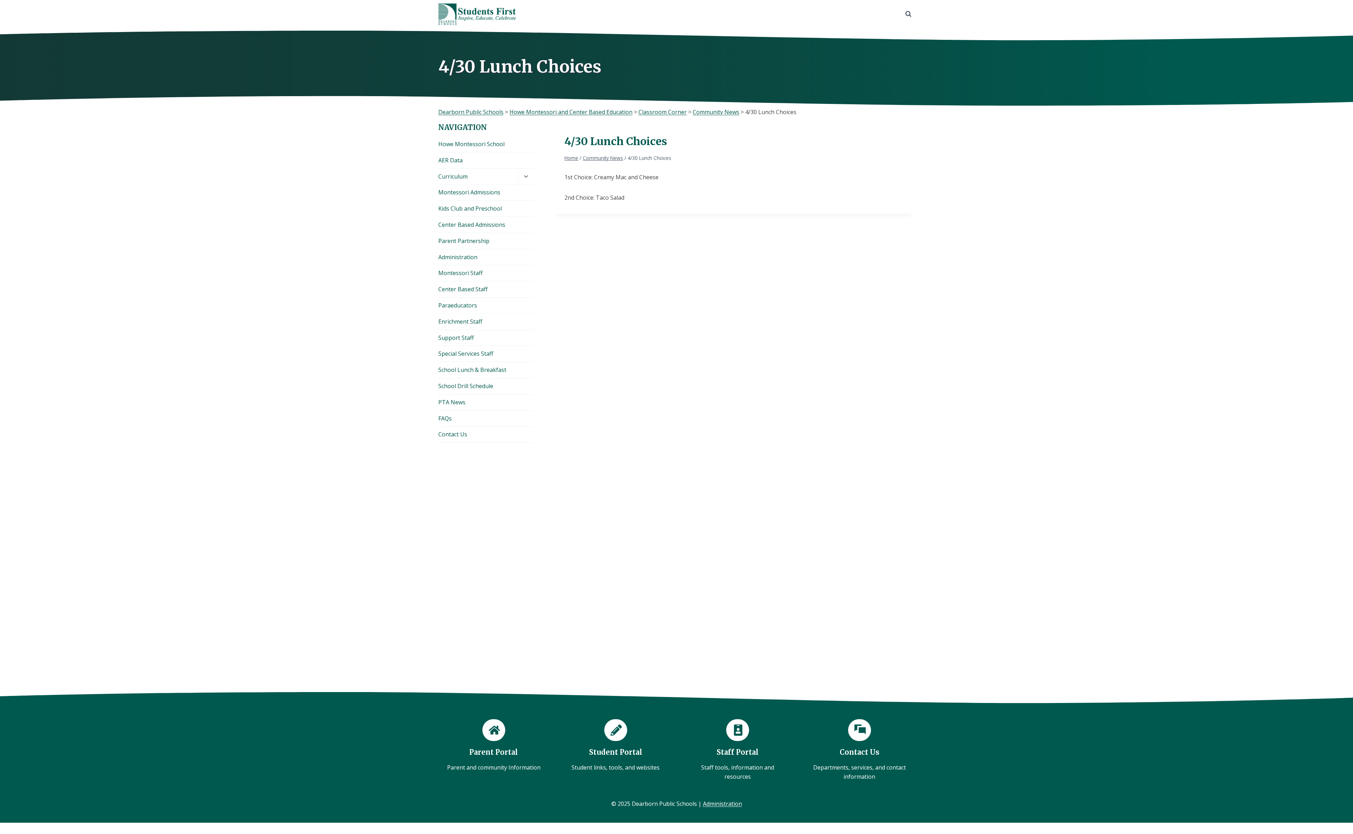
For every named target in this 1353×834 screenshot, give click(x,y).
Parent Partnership (463, 241)
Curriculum (453, 176)
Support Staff (456, 338)
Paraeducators (457, 305)
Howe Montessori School (471, 144)
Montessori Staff (460, 273)
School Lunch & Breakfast (472, 370)
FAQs (445, 418)
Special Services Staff (465, 353)
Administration (457, 257)
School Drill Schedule (465, 386)
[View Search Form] (908, 14)
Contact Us (452, 434)
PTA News (451, 402)
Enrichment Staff (460, 321)
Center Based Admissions (471, 225)
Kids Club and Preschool (470, 208)
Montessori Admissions (469, 192)
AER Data (450, 160)
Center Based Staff (463, 289)
